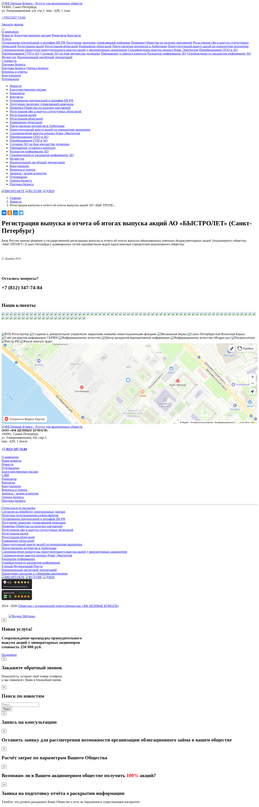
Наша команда (11, 460)
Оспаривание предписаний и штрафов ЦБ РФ (33, 42)
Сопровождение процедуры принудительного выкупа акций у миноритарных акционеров (64, 50)
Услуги (6, 39)
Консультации (11, 75)
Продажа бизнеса (13, 64)
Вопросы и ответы (14, 71)
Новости (8, 35)
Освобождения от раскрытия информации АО (42, 155)
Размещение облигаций (95, 46)
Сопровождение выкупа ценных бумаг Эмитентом (163, 50)
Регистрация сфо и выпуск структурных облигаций (45, 111)
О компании (10, 31)
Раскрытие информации (18, 559)
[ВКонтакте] (4, 212)
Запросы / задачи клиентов (28, 173)
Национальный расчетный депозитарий (29, 570)
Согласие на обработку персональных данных (33, 511)
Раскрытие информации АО (166, 53)
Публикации (10, 79)
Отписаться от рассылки (18, 508)
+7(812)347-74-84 (13, 17)
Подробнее (9, 655)
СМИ (5, 475)
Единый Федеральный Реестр (22, 566)
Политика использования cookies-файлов (30, 515)
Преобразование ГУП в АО (20, 53)
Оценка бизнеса (37, 68)
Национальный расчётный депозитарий (44, 57)
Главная (15, 198)
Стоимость (9, 60)
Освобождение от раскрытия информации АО (219, 53)
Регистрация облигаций (61, 46)
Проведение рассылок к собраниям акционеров (34, 573)
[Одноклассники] (9, 212)
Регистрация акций (30, 46)
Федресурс (9, 57)
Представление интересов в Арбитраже (139, 46)
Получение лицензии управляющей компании (98, 42)
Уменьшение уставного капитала (123, 53)
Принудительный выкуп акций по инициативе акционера (208, 46)
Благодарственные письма (32, 35)
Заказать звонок (12, 24)
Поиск (7, 709)
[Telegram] (21, 212)
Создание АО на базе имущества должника (70, 53)
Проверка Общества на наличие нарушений (161, 42)
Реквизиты (59, 35)
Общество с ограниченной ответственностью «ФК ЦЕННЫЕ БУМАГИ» (68, 606)
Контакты (74, 35)
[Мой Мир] (15, 212)
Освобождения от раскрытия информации (31, 562)
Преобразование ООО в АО (218, 50)
